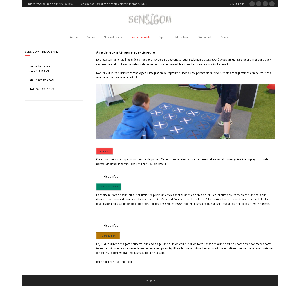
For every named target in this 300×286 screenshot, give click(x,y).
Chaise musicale (108, 186)
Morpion (104, 151)
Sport (163, 37)
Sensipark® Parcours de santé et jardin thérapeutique (113, 4)
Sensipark (205, 37)
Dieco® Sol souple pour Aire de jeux (50, 4)
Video (91, 37)
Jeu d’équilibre (108, 235)
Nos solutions (113, 37)
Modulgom (182, 37)
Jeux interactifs (141, 37)
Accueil (74, 37)
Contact (226, 37)
